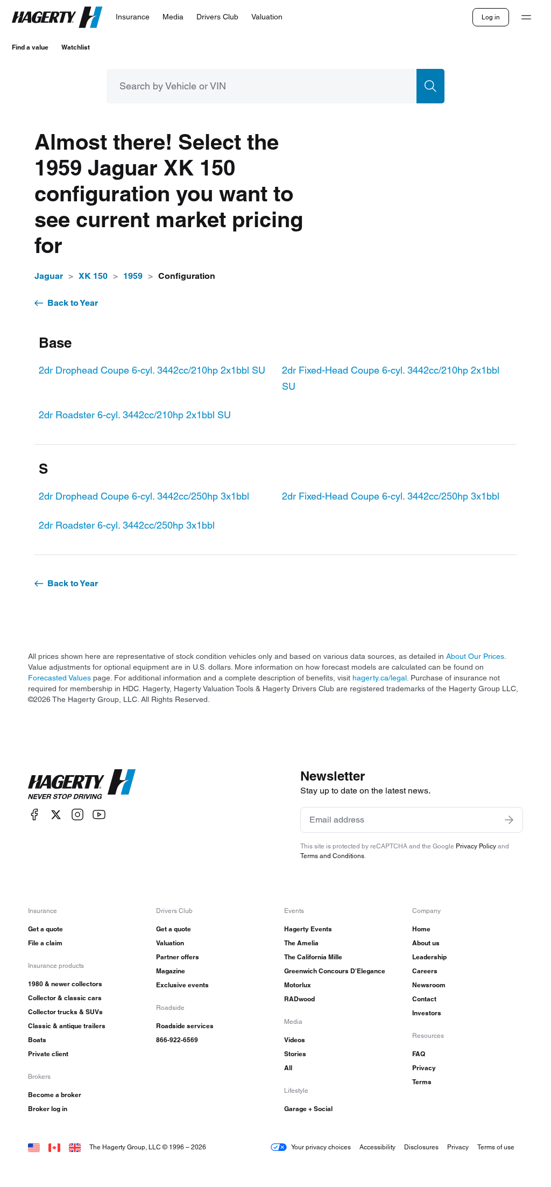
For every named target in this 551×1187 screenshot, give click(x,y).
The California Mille (313, 956)
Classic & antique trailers (66, 1025)
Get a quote (45, 928)
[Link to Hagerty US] (34, 1146)
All (288, 1067)
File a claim (45, 942)
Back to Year (72, 302)
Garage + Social (308, 1108)
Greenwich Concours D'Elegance (334, 970)
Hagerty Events (308, 928)
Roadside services (185, 1025)
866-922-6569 (177, 1039)
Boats (37, 1039)
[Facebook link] (34, 815)
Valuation (170, 942)
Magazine (170, 970)
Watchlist (75, 47)
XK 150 (93, 275)
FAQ (418, 1053)
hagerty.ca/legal (379, 677)
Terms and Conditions (332, 855)
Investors (426, 1012)
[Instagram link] (77, 815)
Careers (424, 970)
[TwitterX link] (56, 815)
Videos (294, 1039)
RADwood (299, 998)
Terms (422, 1081)
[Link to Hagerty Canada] (54, 1146)
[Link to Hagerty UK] (75, 1146)
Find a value (30, 47)
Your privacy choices (321, 1146)
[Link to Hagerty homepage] (82, 784)
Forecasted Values (59, 677)
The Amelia (301, 942)
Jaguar (48, 275)
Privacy (424, 1067)
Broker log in (47, 1108)
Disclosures (421, 1146)
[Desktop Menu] (526, 17)
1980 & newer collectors (65, 983)
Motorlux (297, 984)
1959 (133, 275)
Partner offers (177, 956)
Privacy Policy (476, 845)
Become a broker (54, 1094)
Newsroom (429, 984)
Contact (424, 998)
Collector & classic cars (65, 997)
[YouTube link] (99, 815)
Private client (48, 1053)
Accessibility (377, 1146)
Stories (295, 1053)
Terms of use (495, 1146)
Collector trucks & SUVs (65, 1011)
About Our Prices (475, 656)
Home (421, 928)
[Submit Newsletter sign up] (509, 820)
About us (426, 942)
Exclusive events (182, 984)
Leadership (429, 956)
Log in (491, 16)
